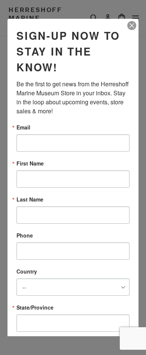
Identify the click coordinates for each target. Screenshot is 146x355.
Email (23, 127)
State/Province (35, 307)
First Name (30, 163)
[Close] (131, 25)
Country (26, 271)
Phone (24, 235)
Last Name (29, 199)
